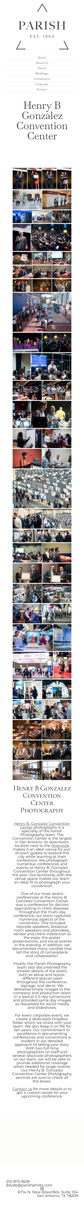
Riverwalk (60, 845)
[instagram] (42, 1188)
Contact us (22, 1089)
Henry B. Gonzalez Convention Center (42, 825)
